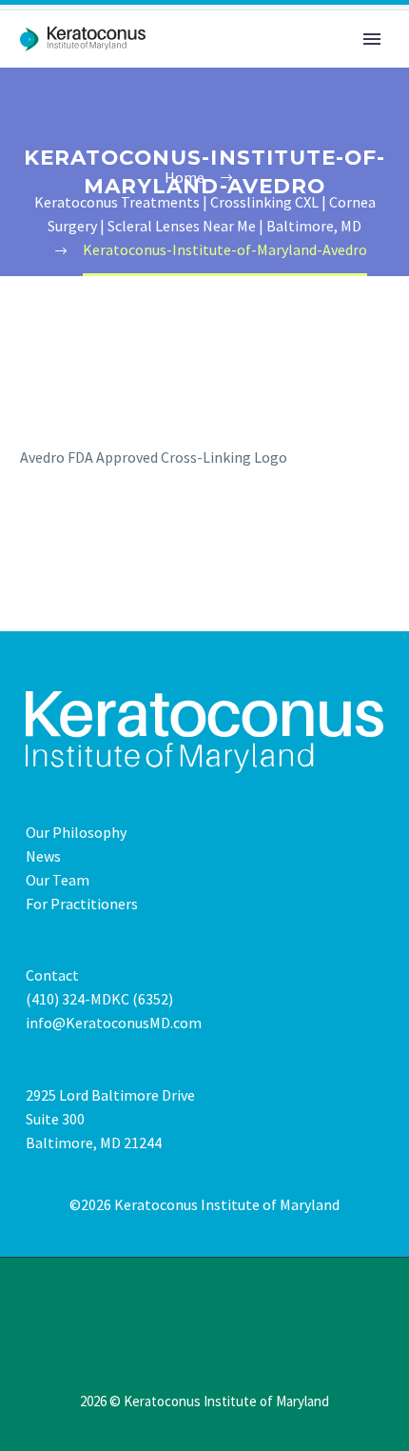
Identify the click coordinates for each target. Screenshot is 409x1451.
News (43, 855)
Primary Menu (372, 39)
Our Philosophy (76, 832)
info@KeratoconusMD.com (114, 1022)
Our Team (57, 879)
